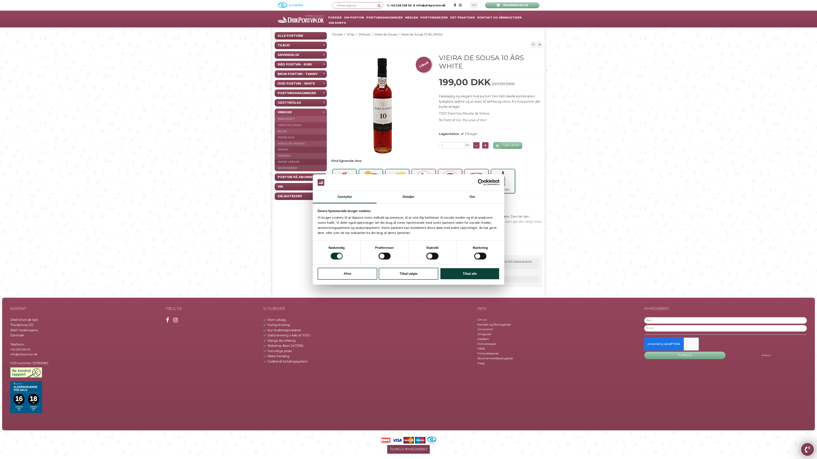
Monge (283, 149)
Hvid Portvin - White (296, 83)
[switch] (385, 256)
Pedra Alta (286, 137)
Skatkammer (287, 168)
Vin (280, 186)
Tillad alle (470, 273)
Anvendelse (288, 55)
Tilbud (284, 45)
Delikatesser (290, 196)
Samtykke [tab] (344, 196)
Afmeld (766, 355)
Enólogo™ (286, 118)
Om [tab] (472, 196)
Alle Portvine (290, 36)
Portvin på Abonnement (300, 177)
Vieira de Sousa (289, 125)
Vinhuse (285, 112)
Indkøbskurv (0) (515, 5)
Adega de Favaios (291, 143)
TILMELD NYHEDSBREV (408, 449)
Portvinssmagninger (297, 93)
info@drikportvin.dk (431, 5)
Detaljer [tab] (408, 196)
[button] (533, 45)
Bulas (282, 131)
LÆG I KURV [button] (512, 145)
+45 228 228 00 (401, 5)
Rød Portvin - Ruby (295, 64)
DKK (474, 5)
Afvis (347, 273)
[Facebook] (455, 5)
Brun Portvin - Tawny (298, 74)
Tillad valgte (408, 273)
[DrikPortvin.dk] (301, 19)
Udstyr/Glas (289, 103)
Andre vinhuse (289, 161)
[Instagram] (460, 5)
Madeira (284, 155)
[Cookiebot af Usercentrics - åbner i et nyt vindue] (481, 182)
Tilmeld (685, 355)
